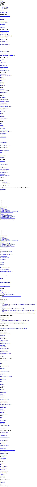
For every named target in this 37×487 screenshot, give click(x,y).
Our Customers (2, 443)
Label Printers (2, 24)
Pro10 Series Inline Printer (4, 44)
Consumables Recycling (4, 34)
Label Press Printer (3, 74)
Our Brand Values (3, 155)
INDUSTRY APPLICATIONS (7, 55)
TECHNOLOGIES (4, 37)
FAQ (1, 123)
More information (3, 189)
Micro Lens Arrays (3, 41)
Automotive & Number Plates (4, 70)
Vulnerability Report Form (4, 423)
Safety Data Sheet (3, 410)
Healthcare (2, 83)
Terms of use (2, 474)
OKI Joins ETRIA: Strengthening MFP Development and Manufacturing (13, 297)
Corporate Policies (3, 448)
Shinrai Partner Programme (4, 150)
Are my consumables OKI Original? (5, 106)
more (1, 152)
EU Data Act (2, 119)
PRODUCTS (3, 12)
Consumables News (3, 32)
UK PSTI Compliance (3, 118)
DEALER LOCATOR (5, 7)
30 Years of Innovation (3, 142)
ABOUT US (3, 137)
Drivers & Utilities (3, 111)
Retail (1, 80)
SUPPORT (3, 97)
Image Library (2, 469)
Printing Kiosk (2, 85)
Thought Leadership (3, 167)
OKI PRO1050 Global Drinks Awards (8, 294)
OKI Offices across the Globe (4, 437)
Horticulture (2, 82)
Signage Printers (2, 27)
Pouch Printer (2, 368)
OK (1, 190)
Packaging (2, 361)
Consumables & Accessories (4, 31)
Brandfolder (2, 89)
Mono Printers (2, 17)
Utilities (1, 394)
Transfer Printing (2, 62)
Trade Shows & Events (3, 164)
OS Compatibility (3, 126)
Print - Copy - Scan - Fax (4, 67)
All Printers (2, 49)
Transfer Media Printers (4, 22)
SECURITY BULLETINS (4, 317)
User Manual (2, 116)
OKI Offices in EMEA (3, 147)
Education (1, 77)
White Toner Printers (3, 338)
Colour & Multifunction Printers (5, 16)
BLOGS (1, 290)
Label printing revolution (6, 292)
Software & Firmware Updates (5, 131)
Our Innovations (2, 157)
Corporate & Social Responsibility (5, 145)
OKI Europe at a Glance (4, 140)
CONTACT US (4, 6)
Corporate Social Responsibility (5, 438)
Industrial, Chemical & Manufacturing (6, 75)
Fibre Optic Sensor (3, 39)
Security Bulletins (3, 133)
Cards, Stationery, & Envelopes (5, 366)
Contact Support (2, 128)
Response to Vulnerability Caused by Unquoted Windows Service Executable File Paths (15, 320)
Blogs (1, 162)
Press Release (2, 161)
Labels (1, 60)
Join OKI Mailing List (3, 170)
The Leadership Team (3, 435)
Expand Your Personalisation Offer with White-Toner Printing (11, 296)
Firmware (1, 113)
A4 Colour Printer (3, 68)
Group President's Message (4, 169)
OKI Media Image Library (4, 172)
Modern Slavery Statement (4, 453)
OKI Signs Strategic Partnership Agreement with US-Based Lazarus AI (13, 308)
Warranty (1, 125)
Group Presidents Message (4, 471)
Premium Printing (3, 92)
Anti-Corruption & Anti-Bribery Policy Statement (7, 450)
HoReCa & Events (3, 379)
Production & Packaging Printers (5, 25)
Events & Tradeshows (3, 466)
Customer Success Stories (4, 51)
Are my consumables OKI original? (5, 353)
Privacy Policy (3, 482)
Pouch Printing (2, 65)
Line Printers (2, 19)
